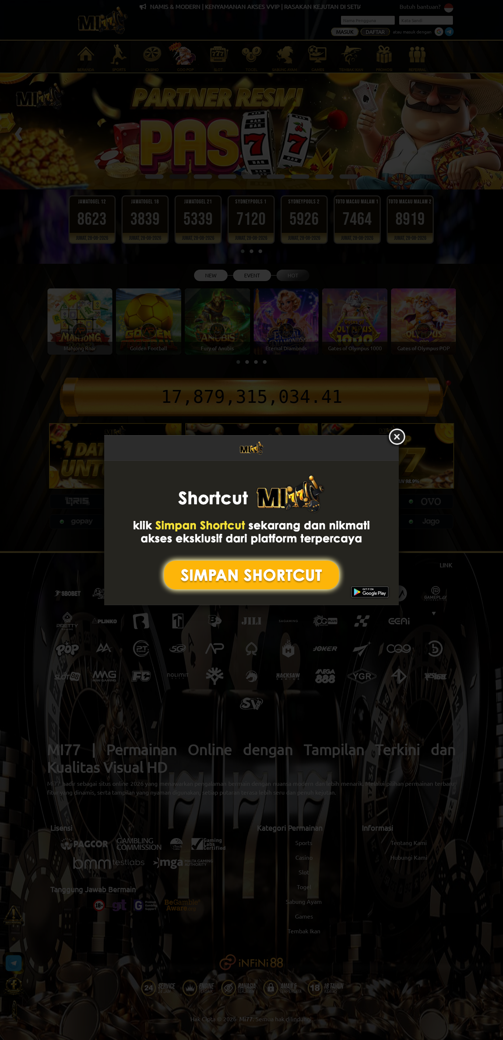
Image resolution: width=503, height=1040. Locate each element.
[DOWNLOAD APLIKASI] (251, 533)
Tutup (397, 437)
